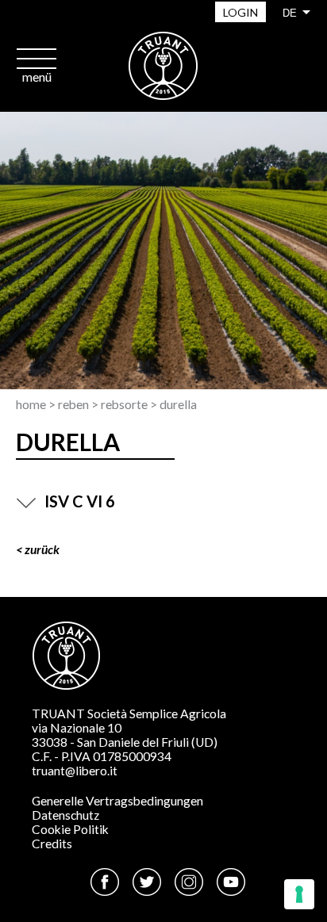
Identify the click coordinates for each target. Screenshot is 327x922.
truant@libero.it (74, 770)
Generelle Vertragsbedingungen (117, 801)
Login (240, 12)
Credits (52, 843)
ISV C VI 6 (79, 501)
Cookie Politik (70, 829)
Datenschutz (65, 815)
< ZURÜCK (38, 549)
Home (31, 404)
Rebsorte (124, 404)
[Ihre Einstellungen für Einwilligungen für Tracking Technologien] (299, 894)
